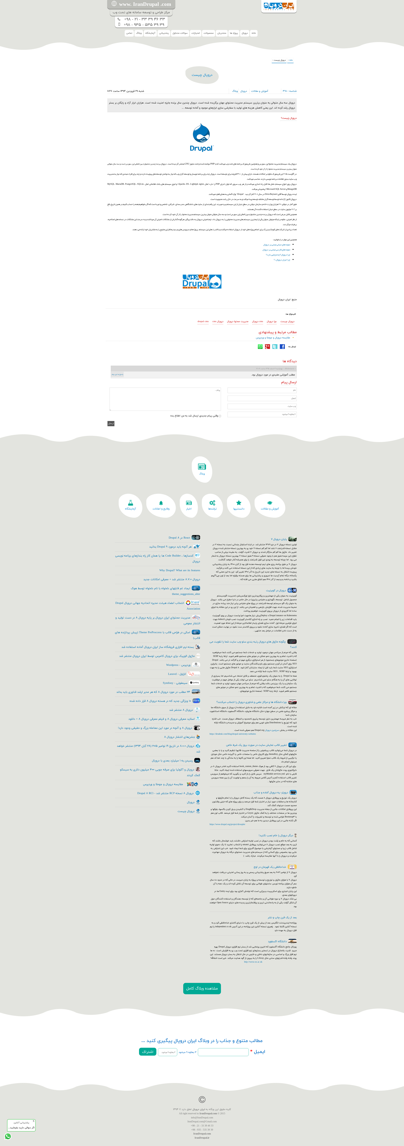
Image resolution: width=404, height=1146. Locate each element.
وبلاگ (139, 33)
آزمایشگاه (150, 33)
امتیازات (195, 33)
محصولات (209, 33)
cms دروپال (257, 321)
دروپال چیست (287, 321)
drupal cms (203, 321)
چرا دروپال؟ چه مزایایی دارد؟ (278, 254)
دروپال (245, 33)
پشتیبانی (164, 33)
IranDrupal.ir (202, 1137)
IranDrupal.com (208, 1113)
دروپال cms (217, 321)
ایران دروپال (198, 1109)
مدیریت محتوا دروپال (237, 321)
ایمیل (257, 1051)
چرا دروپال (272, 321)
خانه (254, 33)
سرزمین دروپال (272, 730)
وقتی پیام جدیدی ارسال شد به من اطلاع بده (194, 416)
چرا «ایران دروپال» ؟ (282, 259)
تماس (129, 33)
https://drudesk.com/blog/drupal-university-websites (233, 734)
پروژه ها (234, 33)
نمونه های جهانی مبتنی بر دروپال (276, 244)
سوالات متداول (180, 33)
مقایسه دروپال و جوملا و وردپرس (273, 337)
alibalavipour (289, 368)
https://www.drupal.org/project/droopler (227, 824)
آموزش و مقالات (259, 91)
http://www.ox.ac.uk (253, 961)
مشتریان (221, 33)
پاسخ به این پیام (117, 374)
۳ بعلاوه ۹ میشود (187, 1052)
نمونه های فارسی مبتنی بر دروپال (276, 249)
